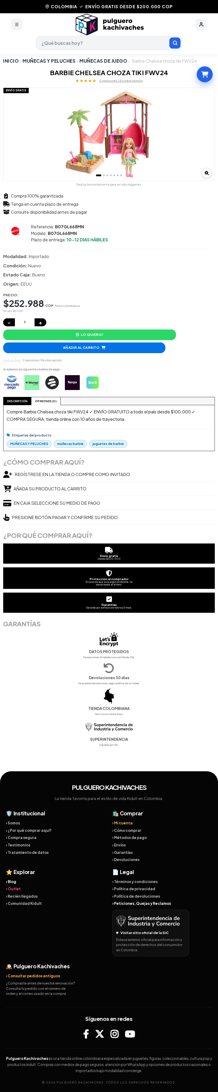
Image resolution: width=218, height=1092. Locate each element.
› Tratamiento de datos (27, 852)
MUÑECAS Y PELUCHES (49, 61)
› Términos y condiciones (135, 881)
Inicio (11, 61)
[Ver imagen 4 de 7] (111, 175)
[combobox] (109, 43)
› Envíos (119, 845)
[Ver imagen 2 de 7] (104, 175)
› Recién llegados (22, 896)
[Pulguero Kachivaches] (109, 24)
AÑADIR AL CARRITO (81, 347)
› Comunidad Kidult (24, 903)
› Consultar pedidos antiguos (33, 976)
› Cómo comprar (126, 830)
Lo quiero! (92, 334)
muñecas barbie (70, 444)
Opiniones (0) (46, 401)
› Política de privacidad (133, 889)
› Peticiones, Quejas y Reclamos (141, 903)
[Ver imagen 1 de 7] (98, 175)
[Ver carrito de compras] (205, 74)
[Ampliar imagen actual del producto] (207, 173)
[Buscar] (175, 43)
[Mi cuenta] (201, 24)
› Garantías (122, 852)
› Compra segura (21, 837)
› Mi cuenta (122, 823)
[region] (109, 134)
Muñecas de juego (103, 61)
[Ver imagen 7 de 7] (121, 175)
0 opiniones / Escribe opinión (121, 80)
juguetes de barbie (108, 444)
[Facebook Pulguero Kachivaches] (86, 1034)
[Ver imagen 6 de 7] (118, 175)
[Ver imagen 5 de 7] (114, 175)
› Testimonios (18, 845)
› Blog (11, 881)
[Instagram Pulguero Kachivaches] (115, 1034)
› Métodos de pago (129, 837)
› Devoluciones (126, 859)
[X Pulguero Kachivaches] (99, 1034)
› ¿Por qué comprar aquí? (29, 830)
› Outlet (13, 889)
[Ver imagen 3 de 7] (107, 175)
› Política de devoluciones (136, 896)
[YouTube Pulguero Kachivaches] (130, 1034)
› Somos (13, 823)
